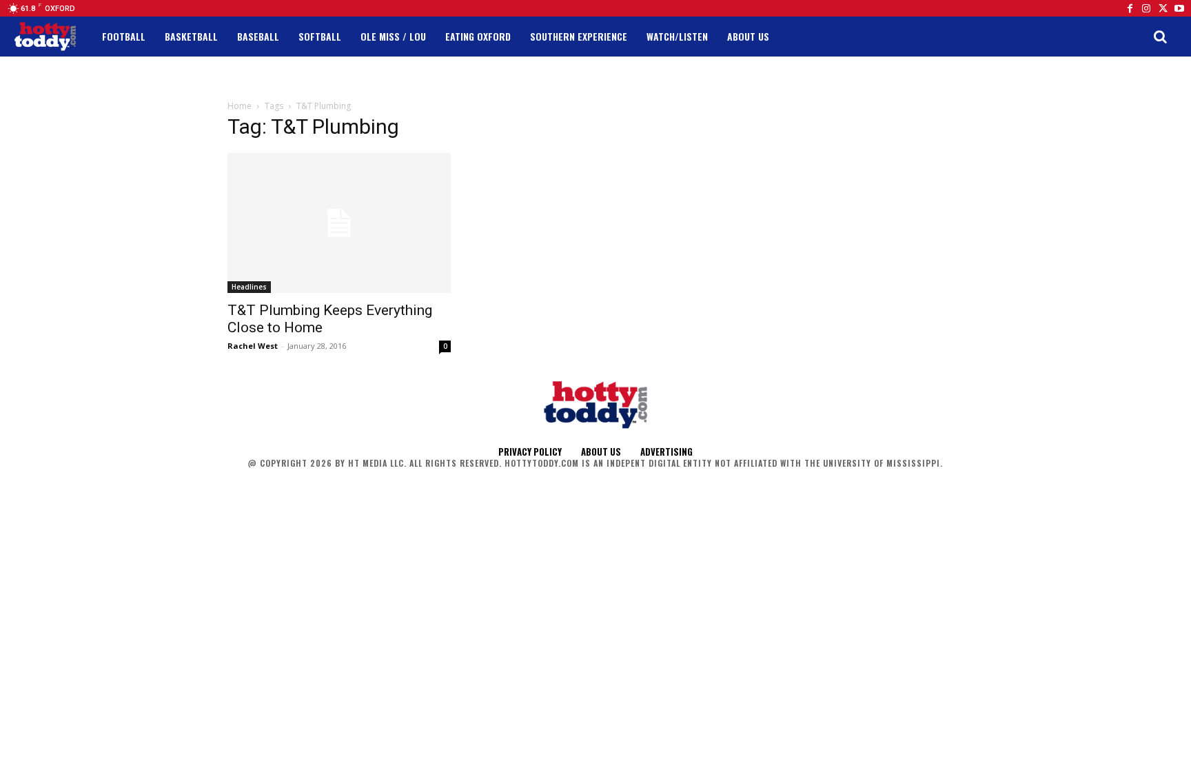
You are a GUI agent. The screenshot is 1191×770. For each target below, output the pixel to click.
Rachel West (252, 346)
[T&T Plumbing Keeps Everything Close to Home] (339, 223)
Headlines (249, 287)
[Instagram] (1146, 8)
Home (239, 106)
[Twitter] (1163, 8)
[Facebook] (1129, 8)
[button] (1160, 36)
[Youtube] (1179, 8)
